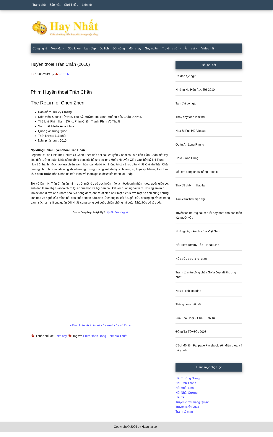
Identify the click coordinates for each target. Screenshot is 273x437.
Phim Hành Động (94, 336)
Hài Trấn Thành (186, 383)
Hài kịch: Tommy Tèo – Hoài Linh (197, 244)
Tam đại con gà (186, 103)
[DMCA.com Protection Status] (9, 434)
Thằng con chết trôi (188, 304)
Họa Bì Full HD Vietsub (191, 130)
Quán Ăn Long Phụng (190, 144)
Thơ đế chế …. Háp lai (190, 185)
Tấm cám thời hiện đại (190, 199)
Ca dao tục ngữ (186, 76)
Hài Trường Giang (188, 378)
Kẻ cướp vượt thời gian (191, 258)
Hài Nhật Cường (187, 392)
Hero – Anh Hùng (187, 158)
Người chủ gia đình (188, 290)
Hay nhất (136, 27)
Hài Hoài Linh (185, 387)
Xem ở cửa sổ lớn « (117, 325)
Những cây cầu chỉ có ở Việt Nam (198, 231)
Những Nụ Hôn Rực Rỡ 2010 (195, 89)
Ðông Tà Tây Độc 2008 (191, 331)
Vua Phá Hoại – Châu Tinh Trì (195, 318)
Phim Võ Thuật (117, 336)
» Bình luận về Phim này (86, 325)
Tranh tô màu (184, 411)
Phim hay (60, 336)
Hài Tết (180, 397)
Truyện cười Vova (187, 406)
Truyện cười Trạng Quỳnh (192, 402)
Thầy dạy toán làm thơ (190, 117)
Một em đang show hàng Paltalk (197, 171)
